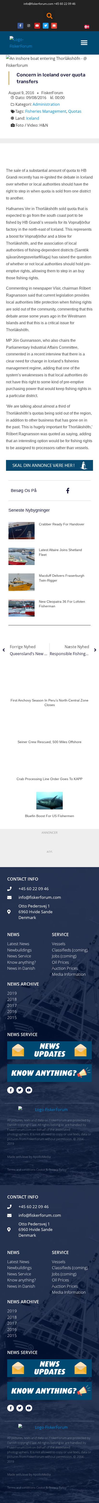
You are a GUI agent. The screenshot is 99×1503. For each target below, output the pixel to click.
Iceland (32, 118)
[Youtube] (37, 26)
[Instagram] (29, 26)
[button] (49, 16)
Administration (46, 104)
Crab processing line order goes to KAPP (49, 779)
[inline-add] (49, 465)
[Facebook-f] (10, 1090)
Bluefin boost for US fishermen (49, 816)
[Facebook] (20, 26)
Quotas (74, 111)
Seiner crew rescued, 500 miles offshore (49, 742)
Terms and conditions (21, 1170)
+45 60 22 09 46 (64, 4)
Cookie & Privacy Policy (51, 1170)
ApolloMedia (42, 1157)
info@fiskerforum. (36, 4)
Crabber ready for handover (61, 524)
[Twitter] (46, 26)
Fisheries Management (45, 111)
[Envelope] (54, 26)
